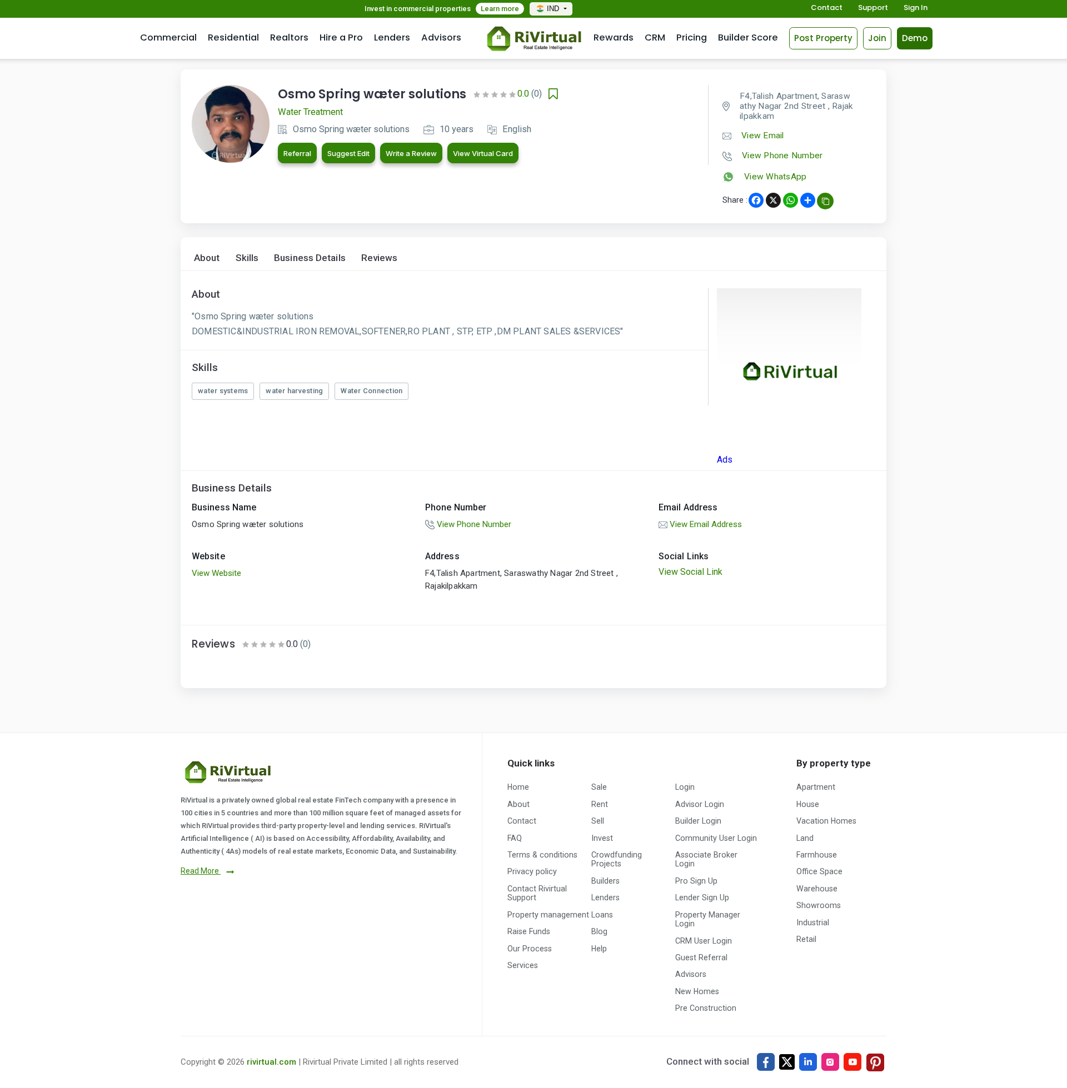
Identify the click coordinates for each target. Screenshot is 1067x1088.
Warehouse (816, 888)
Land (805, 838)
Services (522, 965)
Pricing (691, 37)
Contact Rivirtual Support (537, 893)
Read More (201, 870)
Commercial (168, 37)
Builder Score (748, 37)
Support (873, 8)
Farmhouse (816, 854)
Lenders (392, 37)
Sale (599, 787)
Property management (548, 914)
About (207, 258)
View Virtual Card (483, 153)
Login (685, 787)
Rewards (614, 37)
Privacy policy (532, 871)
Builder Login (698, 820)
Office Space (819, 871)
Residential (233, 37)
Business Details (310, 258)
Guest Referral (701, 957)
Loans (602, 914)
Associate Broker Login (706, 859)
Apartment (815, 787)
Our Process (529, 948)
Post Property (823, 38)
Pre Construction (705, 1008)
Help (599, 948)
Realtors (289, 37)
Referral (297, 153)
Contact (826, 8)
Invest (602, 838)
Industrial (812, 922)
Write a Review (411, 153)
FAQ (514, 838)
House (807, 804)
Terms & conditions (542, 854)
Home (518, 787)
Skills (247, 258)
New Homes (697, 991)
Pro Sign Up (696, 880)
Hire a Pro (341, 37)
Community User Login (716, 838)
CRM (655, 37)
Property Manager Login (707, 919)
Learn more (500, 8)
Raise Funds (528, 931)
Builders (605, 880)
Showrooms (818, 905)
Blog (599, 931)
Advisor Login (699, 804)
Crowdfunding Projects (616, 859)
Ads (724, 459)
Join (877, 38)
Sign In (916, 8)
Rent (599, 804)
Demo (915, 38)
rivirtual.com (271, 1062)
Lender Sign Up (702, 897)
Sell (597, 820)
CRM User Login (703, 940)
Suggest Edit (348, 153)
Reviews (379, 258)
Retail (806, 939)
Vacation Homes (826, 820)
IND (554, 8)
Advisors (441, 37)
